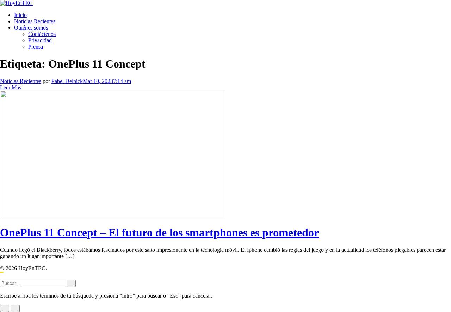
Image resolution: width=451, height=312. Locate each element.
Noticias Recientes (34, 21)
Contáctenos (42, 34)
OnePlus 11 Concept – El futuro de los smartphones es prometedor (159, 232)
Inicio (20, 15)
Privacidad (40, 40)
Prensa (35, 47)
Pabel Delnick (67, 81)
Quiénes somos (31, 28)
